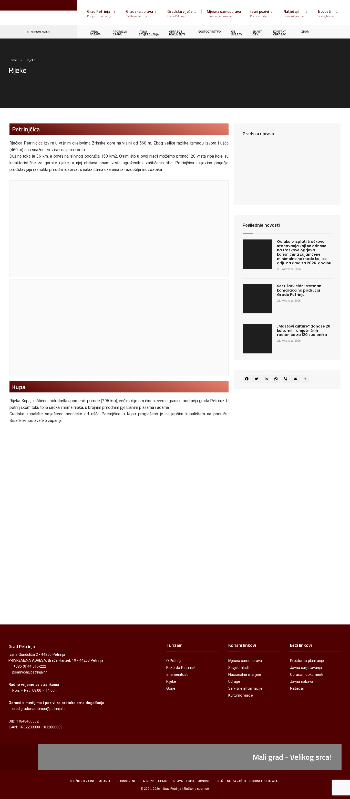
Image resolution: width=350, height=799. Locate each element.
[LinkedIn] (267, 379)
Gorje (170, 688)
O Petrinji (173, 661)
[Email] (296, 379)
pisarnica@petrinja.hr (29, 672)
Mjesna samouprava (224, 13)
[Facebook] (319, 31)
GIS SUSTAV (236, 33)
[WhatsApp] (277, 379)
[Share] (306, 379)
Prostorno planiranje (307, 661)
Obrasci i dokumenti (306, 674)
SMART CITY (257, 33)
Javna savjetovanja (306, 668)
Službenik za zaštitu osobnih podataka (247, 781)
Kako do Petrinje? (180, 668)
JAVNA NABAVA (95, 33)
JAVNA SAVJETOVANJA (149, 33)
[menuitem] (104, 12)
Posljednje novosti (261, 225)
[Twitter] (257, 379)
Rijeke (171, 681)
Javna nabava (301, 681)
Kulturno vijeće (240, 695)
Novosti (326, 13)
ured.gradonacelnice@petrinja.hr (39, 709)
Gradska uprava (139, 13)
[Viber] (286, 379)
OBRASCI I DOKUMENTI (177, 33)
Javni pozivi (259, 13)
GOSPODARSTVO (209, 32)
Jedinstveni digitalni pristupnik (142, 781)
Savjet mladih (239, 668)
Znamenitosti (177, 674)
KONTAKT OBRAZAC (279, 33)
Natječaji (293, 13)
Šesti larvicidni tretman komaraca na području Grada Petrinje (299, 290)
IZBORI (305, 32)
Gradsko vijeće (179, 13)
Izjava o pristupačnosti (191, 781)
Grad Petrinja (99, 13)
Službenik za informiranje (90, 781)
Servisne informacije (245, 688)
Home (12, 60)
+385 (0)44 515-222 (29, 666)
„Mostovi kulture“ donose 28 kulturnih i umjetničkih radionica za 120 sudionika (303, 331)
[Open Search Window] (337, 31)
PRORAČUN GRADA (120, 33)
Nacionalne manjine (244, 674)
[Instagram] (328, 31)
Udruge (234, 681)
